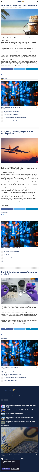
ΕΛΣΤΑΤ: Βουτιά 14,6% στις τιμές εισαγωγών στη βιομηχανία (11, 111)
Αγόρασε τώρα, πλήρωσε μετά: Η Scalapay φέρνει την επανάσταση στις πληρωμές (14, 458)
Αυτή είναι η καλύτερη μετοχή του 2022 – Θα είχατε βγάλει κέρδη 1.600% (10, 107)
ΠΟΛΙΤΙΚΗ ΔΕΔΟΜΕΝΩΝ (15, 468)
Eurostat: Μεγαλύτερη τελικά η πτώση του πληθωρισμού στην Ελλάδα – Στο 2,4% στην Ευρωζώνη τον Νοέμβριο (20, 409)
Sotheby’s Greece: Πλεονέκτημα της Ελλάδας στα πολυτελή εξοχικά (12, 114)
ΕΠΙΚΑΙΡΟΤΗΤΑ (15, 7)
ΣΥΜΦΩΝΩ (6, 468)
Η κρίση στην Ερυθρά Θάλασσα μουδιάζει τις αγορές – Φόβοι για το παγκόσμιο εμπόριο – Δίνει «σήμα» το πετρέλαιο (20, 421)
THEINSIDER (4, 276)
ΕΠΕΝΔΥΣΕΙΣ (12, 276)
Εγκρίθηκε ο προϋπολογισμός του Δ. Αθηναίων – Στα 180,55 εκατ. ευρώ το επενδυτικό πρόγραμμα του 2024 (19, 417)
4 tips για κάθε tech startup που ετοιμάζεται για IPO (10, 120)
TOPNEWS (7, 7)
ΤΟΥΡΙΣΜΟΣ (20, 7)
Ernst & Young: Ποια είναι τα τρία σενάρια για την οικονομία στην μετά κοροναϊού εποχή (15, 117)
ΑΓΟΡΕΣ (11, 7)
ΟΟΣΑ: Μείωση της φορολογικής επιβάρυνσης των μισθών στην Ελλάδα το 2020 (11, 454)
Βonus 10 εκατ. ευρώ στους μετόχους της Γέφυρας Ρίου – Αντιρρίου (14, 413)
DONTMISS (4, 7)
